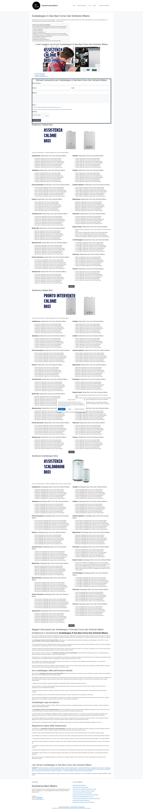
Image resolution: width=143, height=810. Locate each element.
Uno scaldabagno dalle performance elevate (42, 36)
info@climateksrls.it (39, 799)
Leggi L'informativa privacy (64, 806)
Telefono (34, 88)
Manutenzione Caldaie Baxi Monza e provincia (83, 796)
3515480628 (39, 797)
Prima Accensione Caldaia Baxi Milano (87, 769)
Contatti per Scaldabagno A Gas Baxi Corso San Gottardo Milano (78, 770)
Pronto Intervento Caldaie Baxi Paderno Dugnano (84, 791)
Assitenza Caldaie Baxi (38, 30)
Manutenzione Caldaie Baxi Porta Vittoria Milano (83, 802)
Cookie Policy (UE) (74, 806)
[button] (84, 399)
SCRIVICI (71, 286)
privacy (59, 107)
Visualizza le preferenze (79, 409)
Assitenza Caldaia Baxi (38, 29)
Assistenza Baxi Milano (50, 5)
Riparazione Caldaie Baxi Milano (43, 770)
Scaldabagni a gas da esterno (39, 37)
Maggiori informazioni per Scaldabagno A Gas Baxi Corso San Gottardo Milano (50, 33)
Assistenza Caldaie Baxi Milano (45, 769)
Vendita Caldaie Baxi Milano (71, 767)
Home (74, 5)
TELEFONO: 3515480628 (104, 5)
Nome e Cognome (37, 83)
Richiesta (34, 92)
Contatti (94, 5)
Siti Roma (89, 808)
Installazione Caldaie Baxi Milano (56, 767)
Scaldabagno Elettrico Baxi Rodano (80, 787)
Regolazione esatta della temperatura (41, 39)
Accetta (61, 409)
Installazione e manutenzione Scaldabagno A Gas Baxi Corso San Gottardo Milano (50, 35)
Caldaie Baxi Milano (57, 769)
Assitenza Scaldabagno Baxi (39, 32)
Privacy (34, 104)
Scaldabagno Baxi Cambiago (79, 785)
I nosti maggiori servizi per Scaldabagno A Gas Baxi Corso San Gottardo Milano (50, 26)
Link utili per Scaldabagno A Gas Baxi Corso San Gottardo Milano (47, 40)
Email (73, 88)
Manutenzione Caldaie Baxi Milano (70, 769)
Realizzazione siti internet (68, 808)
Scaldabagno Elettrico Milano (97, 767)
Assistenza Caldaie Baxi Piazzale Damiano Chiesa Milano (85, 794)
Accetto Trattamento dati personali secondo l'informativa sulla (47, 107)
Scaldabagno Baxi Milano (84, 767)
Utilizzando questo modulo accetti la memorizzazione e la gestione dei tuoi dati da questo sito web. (52, 109)
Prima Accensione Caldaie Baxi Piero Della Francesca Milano (86, 798)
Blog (89, 5)
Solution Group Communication (80, 808)
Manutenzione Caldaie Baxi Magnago (81, 800)
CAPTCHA (34, 111)
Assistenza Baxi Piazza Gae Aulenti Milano (82, 792)
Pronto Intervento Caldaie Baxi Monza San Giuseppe (84, 789)
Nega (70, 409)
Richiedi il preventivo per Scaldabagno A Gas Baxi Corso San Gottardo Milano (49, 27)
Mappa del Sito (82, 806)
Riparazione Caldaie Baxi (56, 770)
